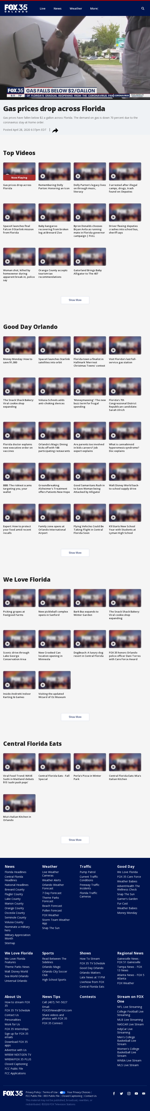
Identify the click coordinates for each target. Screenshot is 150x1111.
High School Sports (54, 979)
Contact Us (12, 1015)
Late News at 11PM (92, 977)
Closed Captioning (16, 1064)
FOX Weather (50, 915)
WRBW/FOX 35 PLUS (18, 1059)
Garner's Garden (127, 899)
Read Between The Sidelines (54, 960)
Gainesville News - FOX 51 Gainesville (128, 960)
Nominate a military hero (17, 928)
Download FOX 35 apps (16, 1043)
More (94, 8)
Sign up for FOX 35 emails (16, 1035)
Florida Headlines (15, 872)
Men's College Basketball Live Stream (126, 1040)
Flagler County (14, 894)
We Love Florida (127, 872)
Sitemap (10, 943)
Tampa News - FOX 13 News (129, 968)
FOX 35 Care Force (129, 876)
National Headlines (17, 885)
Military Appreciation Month (17, 936)
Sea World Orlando (17, 976)
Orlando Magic (51, 967)
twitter (121, 1093)
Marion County (14, 903)
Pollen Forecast (52, 910)
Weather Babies (127, 881)
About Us (13, 996)
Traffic (85, 866)
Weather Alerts (51, 880)
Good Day (125, 866)
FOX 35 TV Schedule (92, 963)
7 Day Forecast (52, 893)
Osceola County (15, 913)
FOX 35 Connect (52, 1023)
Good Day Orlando (92, 968)
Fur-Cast (122, 903)
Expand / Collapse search (143, 8)
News (9, 866)
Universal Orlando (16, 981)
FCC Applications (15, 1073)
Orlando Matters (90, 972)
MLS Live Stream (128, 1065)
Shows (85, 953)
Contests (88, 996)
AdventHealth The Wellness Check (128, 887)
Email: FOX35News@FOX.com (57, 1008)
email (144, 1093)
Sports (48, 953)
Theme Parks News (17, 967)
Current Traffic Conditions (89, 878)
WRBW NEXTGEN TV (18, 1054)
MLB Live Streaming (130, 1019)
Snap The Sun (51, 928)
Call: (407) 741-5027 (54, 1002)
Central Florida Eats (92, 986)
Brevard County (14, 889)
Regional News (130, 953)
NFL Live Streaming (129, 1007)
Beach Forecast (52, 906)
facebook (114, 1093)
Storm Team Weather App (56, 921)
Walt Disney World (16, 971)
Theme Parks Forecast (50, 899)
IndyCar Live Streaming (125, 1030)
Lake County (13, 899)
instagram (129, 1093)
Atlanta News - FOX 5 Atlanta (130, 976)
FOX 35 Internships (17, 1029)
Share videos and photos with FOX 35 (54, 1016)
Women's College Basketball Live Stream (128, 1052)
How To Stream (90, 958)
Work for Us (12, 1024)
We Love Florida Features (15, 960)
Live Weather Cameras (50, 873)
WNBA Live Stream (129, 1060)
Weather (49, 866)
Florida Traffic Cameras (88, 894)
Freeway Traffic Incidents (89, 886)
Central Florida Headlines (14, 878)
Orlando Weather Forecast (53, 886)
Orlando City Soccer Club (54, 973)
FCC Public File (14, 1068)
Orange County (14, 908)
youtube (136, 1093)
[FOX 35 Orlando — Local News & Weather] (17, 8)
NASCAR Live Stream (130, 1024)
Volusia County (14, 922)
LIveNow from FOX (92, 982)
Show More (75, 300)
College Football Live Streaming (130, 1013)
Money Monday (127, 913)
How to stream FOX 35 (17, 1003)
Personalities (13, 1019)
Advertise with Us (16, 1050)
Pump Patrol (88, 872)
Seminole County (15, 917)
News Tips (51, 996)
